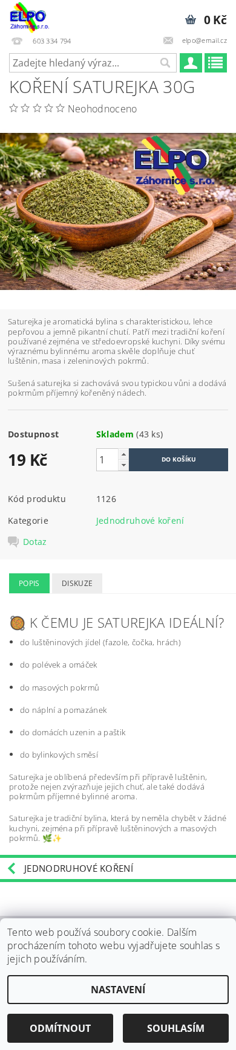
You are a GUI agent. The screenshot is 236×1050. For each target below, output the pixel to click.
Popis (29, 583)
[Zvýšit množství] (123, 454)
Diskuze (77, 583)
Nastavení (118, 989)
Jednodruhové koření (140, 520)
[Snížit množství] (123, 465)
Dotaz (35, 541)
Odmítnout (60, 1028)
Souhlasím (176, 1028)
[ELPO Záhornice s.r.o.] (29, 15)
